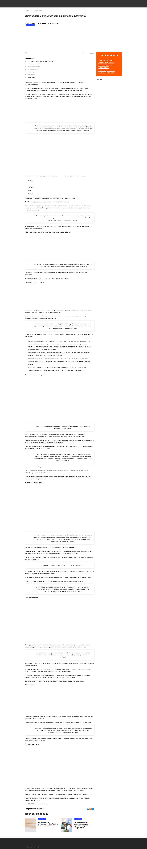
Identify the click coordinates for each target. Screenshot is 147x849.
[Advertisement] (38, 112)
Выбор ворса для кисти (34, 64)
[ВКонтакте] (88, 809)
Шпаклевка (102, 72)
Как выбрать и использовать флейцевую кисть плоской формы (48, 824)
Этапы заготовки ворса (34, 66)
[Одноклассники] (90, 809)
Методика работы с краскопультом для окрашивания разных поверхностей (82, 825)
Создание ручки (32, 72)
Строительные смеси (105, 70)
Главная (27, 10)
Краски (106, 65)
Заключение (31, 77)
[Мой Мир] (93, 809)
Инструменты (37, 10)
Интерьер (111, 62)
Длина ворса (31, 74)
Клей (100, 65)
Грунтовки (110, 60)
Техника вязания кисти (34, 69)
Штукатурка (111, 72)
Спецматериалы (103, 67)
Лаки (111, 65)
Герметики (102, 60)
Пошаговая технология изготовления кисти (40, 61)
